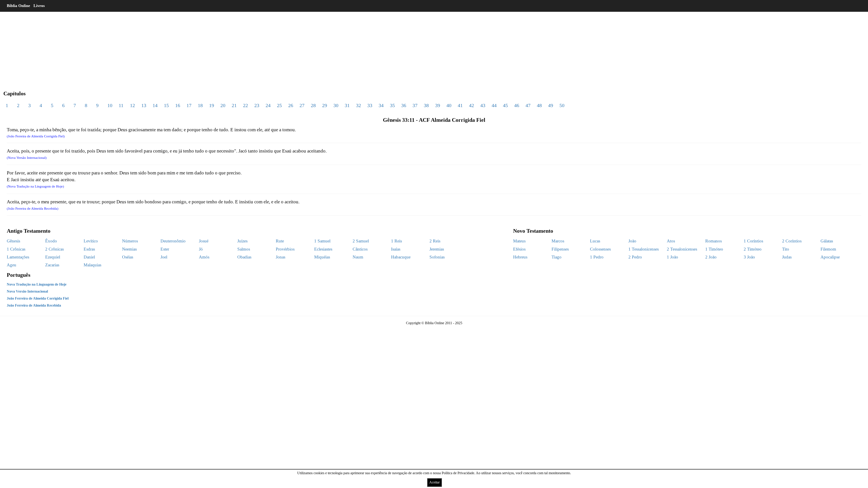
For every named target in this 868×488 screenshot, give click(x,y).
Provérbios (285, 249)
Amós (204, 257)
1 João (672, 257)
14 (155, 105)
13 (143, 105)
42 (471, 105)
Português (18, 275)
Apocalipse (830, 257)
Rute (280, 241)
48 (539, 105)
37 (415, 105)
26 (290, 105)
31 (347, 105)
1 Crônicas (16, 249)
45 (505, 105)
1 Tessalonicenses (643, 249)
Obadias (244, 257)
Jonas (280, 257)
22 (245, 105)
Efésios (519, 249)
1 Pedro (597, 257)
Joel (163, 257)
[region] (434, 47)
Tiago (556, 257)
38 (426, 105)
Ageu (11, 265)
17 (188, 105)
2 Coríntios (792, 241)
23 (256, 105)
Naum (358, 257)
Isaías (395, 249)
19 (211, 105)
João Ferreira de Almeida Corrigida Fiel (37, 298)
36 (403, 105)
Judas (787, 257)
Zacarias (52, 265)
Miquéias (322, 257)
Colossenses (600, 249)
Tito (785, 249)
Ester (164, 249)
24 (268, 105)
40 (448, 105)
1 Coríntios (753, 241)
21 (234, 105)
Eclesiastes (323, 249)
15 (166, 105)
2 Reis (434, 241)
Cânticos (360, 249)
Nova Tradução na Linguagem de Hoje (36, 284)
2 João (711, 257)
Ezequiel (52, 257)
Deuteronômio (173, 241)
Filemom (828, 249)
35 (392, 105)
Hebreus (520, 257)
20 (222, 105)
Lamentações (18, 257)
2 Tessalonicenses (682, 249)
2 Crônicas (54, 249)
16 (177, 105)
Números (130, 241)
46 (516, 105)
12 (132, 105)
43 (482, 105)
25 (279, 105)
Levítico (91, 241)
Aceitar (434, 482)
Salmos (243, 249)
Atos (671, 241)
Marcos (558, 241)
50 (561, 105)
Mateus (519, 241)
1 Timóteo (714, 249)
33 (369, 105)
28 (313, 105)
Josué (203, 241)
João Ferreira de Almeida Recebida (34, 305)
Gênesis (13, 241)
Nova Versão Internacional (27, 291)
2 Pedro (635, 257)
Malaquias (92, 265)
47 (528, 105)
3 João (749, 257)
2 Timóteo (753, 249)
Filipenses (560, 249)
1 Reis (396, 241)
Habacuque (400, 257)
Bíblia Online (18, 5)
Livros (39, 5)
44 (494, 105)
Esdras (89, 249)
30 (335, 105)
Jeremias (436, 249)
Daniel (89, 257)
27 (302, 105)
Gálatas (827, 241)
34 (381, 105)
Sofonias (437, 257)
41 (460, 105)
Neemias (129, 249)
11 (121, 105)
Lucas (595, 241)
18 (200, 105)
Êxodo (51, 241)
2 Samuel (361, 241)
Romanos (713, 241)
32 (358, 105)
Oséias (127, 257)
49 (550, 105)
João (632, 241)
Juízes (242, 241)
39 (437, 105)
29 (324, 105)
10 (109, 105)
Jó (201, 249)
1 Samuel (322, 241)
